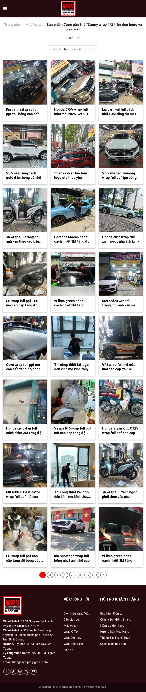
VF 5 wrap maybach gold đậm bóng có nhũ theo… (23, 177)
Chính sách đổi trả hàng (115, 619)
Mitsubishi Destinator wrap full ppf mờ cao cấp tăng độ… (23, 496)
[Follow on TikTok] (13, 672)
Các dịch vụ (71, 619)
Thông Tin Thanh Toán (115, 638)
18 (96, 574)
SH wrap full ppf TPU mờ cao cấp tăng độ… (23, 303)
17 (88, 574)
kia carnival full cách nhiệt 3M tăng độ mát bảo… (119, 113)
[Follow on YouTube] (34, 672)
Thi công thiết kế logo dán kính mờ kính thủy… (72, 367)
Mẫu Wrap (33, 25)
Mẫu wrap (70, 625)
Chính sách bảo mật (113, 644)
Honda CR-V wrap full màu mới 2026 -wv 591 (71, 111)
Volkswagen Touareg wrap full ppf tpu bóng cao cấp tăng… (119, 177)
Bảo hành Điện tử (111, 613)
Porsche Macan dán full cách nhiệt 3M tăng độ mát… (72, 241)
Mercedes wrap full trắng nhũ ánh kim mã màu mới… (119, 305)
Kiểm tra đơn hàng (112, 625)
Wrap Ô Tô (71, 631)
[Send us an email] (20, 672)
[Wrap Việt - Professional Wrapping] (68, 8)
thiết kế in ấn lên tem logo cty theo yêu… (70, 175)
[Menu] (5, 8)
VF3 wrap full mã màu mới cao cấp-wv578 (119, 367)
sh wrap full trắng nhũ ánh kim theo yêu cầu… (24, 239)
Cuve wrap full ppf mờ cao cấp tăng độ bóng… (24, 367)
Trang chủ (12, 25)
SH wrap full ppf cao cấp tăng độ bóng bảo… (24, 558)
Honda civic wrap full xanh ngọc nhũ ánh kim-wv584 (120, 241)
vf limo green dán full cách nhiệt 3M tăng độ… (70, 305)
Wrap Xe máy (72, 638)
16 (80, 574)
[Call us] (27, 672)
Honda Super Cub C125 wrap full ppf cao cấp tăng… (120, 432)
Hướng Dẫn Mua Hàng (114, 631)
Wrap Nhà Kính (73, 644)
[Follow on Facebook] (6, 672)
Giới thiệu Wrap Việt (77, 613)
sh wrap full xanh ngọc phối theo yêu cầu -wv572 (119, 496)
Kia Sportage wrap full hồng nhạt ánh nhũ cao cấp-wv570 (72, 560)
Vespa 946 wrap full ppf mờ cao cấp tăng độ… (72, 430)
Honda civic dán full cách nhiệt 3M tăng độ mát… (23, 432)
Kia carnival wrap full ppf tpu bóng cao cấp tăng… (22, 113)
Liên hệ (68, 650)
